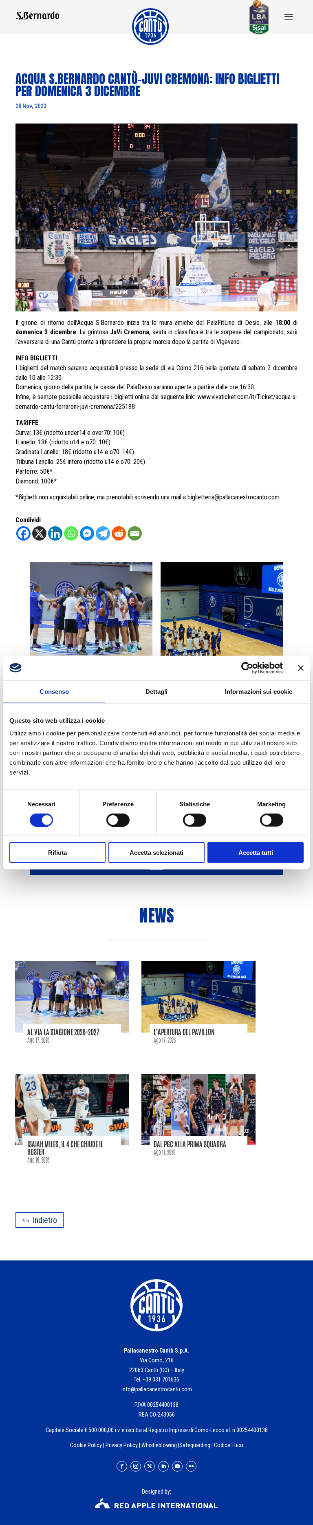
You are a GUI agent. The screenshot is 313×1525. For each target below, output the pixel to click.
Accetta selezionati (156, 852)
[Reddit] (119, 533)
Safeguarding (194, 1445)
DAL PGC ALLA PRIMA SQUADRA (190, 1144)
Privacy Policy (122, 1445)
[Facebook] (23, 533)
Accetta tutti (255, 852)
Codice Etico (228, 1445)
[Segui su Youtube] (177, 1466)
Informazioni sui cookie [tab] (258, 691)
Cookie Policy (86, 1445)
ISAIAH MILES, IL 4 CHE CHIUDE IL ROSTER (65, 1148)
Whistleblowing (159, 1445)
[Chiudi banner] (301, 668)
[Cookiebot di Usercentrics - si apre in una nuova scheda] (247, 668)
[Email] (135, 533)
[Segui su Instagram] (135, 1466)
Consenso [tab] (54, 691)
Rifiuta (57, 852)
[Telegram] (103, 533)
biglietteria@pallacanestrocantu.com (233, 497)
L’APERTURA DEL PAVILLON (184, 1031)
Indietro (45, 1220)
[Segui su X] (149, 1466)
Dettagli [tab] (156, 691)
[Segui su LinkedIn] (163, 1466)
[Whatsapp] (71, 533)
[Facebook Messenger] (87, 533)
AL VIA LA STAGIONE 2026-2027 (63, 1031)
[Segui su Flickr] (191, 1466)
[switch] (118, 819)
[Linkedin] (55, 533)
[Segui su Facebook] (122, 1466)
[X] (39, 533)
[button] (289, 17)
